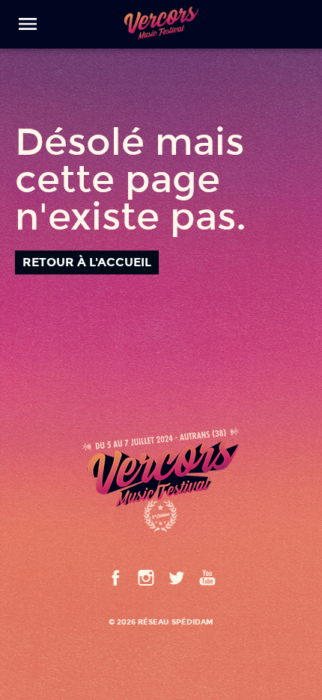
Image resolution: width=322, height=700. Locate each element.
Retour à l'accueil (86, 262)
